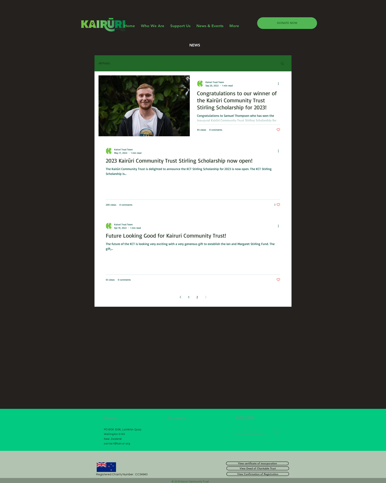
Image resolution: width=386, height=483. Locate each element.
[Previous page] (180, 297)
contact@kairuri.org (117, 443)
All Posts (104, 63)
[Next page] (205, 297)
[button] (282, 64)
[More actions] (279, 83)
